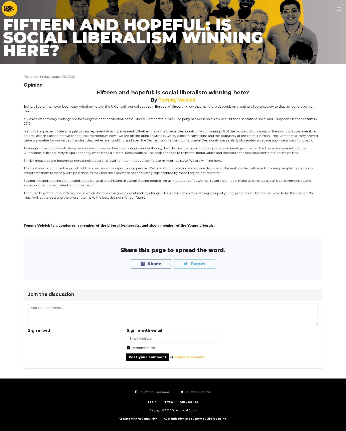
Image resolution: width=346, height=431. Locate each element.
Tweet (197, 263)
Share (153, 263)
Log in (152, 401)
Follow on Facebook (154, 392)
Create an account (189, 357)
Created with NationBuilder (138, 418)
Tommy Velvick (176, 100)
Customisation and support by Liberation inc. (195, 418)
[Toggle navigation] (339, 9)
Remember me (144, 348)
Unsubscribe (189, 401)
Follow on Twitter (197, 392)
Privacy (168, 401)
